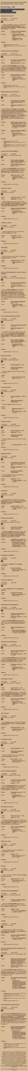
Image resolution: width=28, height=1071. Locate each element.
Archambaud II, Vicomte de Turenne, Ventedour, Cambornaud (18, 544)
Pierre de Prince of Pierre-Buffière (17, 161)
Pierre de (17, 650)
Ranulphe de (16, 527)
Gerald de (17, 613)
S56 (5, 44)
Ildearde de (16, 466)
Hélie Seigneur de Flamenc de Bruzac (12, 109)
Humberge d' (16, 616)
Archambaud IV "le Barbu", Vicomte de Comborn (18, 101)
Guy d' (14, 687)
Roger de (5, 788)
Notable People (4, 11)
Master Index (17, 9)
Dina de (16, 528)
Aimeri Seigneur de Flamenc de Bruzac (19, 126)
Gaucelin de (8, 27)
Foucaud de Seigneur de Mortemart (18, 1027)
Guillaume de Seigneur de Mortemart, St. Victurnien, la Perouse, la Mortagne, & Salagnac (18, 960)
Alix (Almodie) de (13, 971)
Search (10, 11)
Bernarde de (16, 408)
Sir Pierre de (12, 26)
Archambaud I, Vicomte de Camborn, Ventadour (18, 463)
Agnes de (16, 328)
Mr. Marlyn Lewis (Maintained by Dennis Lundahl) (16, 1065)
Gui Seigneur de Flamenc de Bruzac (14, 111)
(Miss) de (15, 63)
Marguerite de (17, 965)
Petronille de (16, 653)
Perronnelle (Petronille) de (9, 205)
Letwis (12, 783)
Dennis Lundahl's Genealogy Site (8, 12)
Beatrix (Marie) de (18, 67)
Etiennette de (8, 113)
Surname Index (10, 9)
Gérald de (5, 171)
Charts (22, 9)
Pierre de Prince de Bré (8, 293)
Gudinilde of (15, 535)
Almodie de (17, 285)
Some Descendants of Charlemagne (17, 368)
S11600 (5, 45)
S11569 (5, 993)
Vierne (14, 788)
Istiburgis (13, 432)
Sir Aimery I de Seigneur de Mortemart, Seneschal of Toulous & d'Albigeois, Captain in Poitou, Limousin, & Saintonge (19, 984)
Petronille (14, 171)
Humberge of (16, 69)
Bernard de (16, 411)
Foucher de (15, 364)
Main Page (3, 9)
